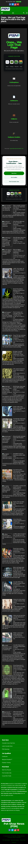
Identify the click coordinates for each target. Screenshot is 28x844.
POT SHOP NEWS (6, 840)
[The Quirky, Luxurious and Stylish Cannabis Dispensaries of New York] (7, 490)
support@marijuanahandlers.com (16, 148)
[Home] (2, 13)
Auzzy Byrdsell (17, 440)
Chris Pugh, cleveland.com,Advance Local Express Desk (19, 255)
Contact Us (14, 842)
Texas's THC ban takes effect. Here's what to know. (18, 503)
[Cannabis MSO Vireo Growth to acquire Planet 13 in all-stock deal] (7, 586)
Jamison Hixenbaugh (18, 669)
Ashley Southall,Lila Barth (19, 490)
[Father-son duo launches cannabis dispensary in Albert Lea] (7, 619)
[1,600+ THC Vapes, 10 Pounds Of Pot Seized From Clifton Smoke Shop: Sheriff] (7, 273)
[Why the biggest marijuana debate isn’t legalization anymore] (7, 254)
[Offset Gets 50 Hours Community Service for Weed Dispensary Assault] (7, 716)
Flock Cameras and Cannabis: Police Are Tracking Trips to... (18, 314)
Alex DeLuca (16, 523)
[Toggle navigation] (13, 13)
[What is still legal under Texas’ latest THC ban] (7, 571)
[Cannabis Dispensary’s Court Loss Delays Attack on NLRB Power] (7, 649)
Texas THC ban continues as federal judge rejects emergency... (19, 337)
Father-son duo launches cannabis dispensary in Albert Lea (19, 617)
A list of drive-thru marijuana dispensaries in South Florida (19, 521)
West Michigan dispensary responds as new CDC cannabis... (19, 239)
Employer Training (6, 762)
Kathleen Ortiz (17, 506)
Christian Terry (17, 552)
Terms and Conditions (15, 840)
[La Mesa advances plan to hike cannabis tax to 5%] (7, 538)
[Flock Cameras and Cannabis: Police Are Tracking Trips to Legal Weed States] (7, 316)
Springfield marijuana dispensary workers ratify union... (19, 455)
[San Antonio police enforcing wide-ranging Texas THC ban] (7, 474)
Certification (5, 756)
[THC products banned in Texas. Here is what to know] (7, 373)
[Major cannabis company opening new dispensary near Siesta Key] (7, 209)
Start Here (14, 173)
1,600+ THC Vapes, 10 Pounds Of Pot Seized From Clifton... (18, 270)
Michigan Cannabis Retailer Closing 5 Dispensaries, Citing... (18, 353)
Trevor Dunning (17, 619)
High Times (16, 316)
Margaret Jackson (17, 586)
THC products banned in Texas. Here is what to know (19, 370)
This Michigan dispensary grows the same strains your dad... (19, 420)
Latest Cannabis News (7, 746)
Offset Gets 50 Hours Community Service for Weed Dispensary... (18, 713)
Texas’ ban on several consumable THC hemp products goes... (18, 550)
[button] (23, 12)
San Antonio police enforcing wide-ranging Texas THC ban (18, 471)
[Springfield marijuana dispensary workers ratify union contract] (7, 458)
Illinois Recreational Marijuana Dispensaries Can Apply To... (18, 290)
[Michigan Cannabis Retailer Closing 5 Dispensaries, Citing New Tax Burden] (7, 355)
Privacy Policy (23, 840)
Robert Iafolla (17, 649)
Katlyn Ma (16, 570)
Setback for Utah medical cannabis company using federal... (19, 601)
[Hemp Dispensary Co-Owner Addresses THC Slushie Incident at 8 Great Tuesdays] (7, 692)
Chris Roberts (17, 603)
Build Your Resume (6, 769)
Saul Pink (16, 474)
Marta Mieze (16, 458)
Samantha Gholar (17, 209)
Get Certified (14, 177)
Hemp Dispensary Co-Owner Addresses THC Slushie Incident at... (18, 690)
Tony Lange (16, 355)
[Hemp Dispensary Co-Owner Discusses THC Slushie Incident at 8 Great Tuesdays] (7, 669)
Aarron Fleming (17, 225)
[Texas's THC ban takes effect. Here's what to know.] (7, 506)
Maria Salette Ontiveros (19, 373)
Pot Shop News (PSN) (14, 825)
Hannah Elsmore (17, 536)
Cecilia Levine (17, 272)
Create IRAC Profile (6, 776)
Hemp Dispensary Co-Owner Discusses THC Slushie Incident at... (18, 667)
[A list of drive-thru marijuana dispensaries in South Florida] (7, 523)
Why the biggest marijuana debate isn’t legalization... (18, 251)
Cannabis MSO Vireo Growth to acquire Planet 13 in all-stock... (19, 583)
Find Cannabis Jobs (14, 181)
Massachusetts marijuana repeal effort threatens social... (19, 438)
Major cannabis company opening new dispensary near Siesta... (19, 207)
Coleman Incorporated (16, 837)
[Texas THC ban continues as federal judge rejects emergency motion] (7, 339)
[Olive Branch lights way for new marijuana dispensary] (7, 225)
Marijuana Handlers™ (7, 759)
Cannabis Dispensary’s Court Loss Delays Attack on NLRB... (19, 646)
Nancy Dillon (16, 716)
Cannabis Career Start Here (8, 743)
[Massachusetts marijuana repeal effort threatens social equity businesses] (7, 440)
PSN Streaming (5, 749)
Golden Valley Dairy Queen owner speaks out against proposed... (19, 408)
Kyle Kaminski (17, 423)
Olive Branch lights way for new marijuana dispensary (18, 223)
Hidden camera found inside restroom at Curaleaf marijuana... (18, 634)
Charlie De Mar (17, 637)
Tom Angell (16, 293)
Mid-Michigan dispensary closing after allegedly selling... (19, 388)
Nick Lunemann (17, 411)
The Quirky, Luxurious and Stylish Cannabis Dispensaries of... (19, 487)
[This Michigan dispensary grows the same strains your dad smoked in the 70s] (7, 423)
